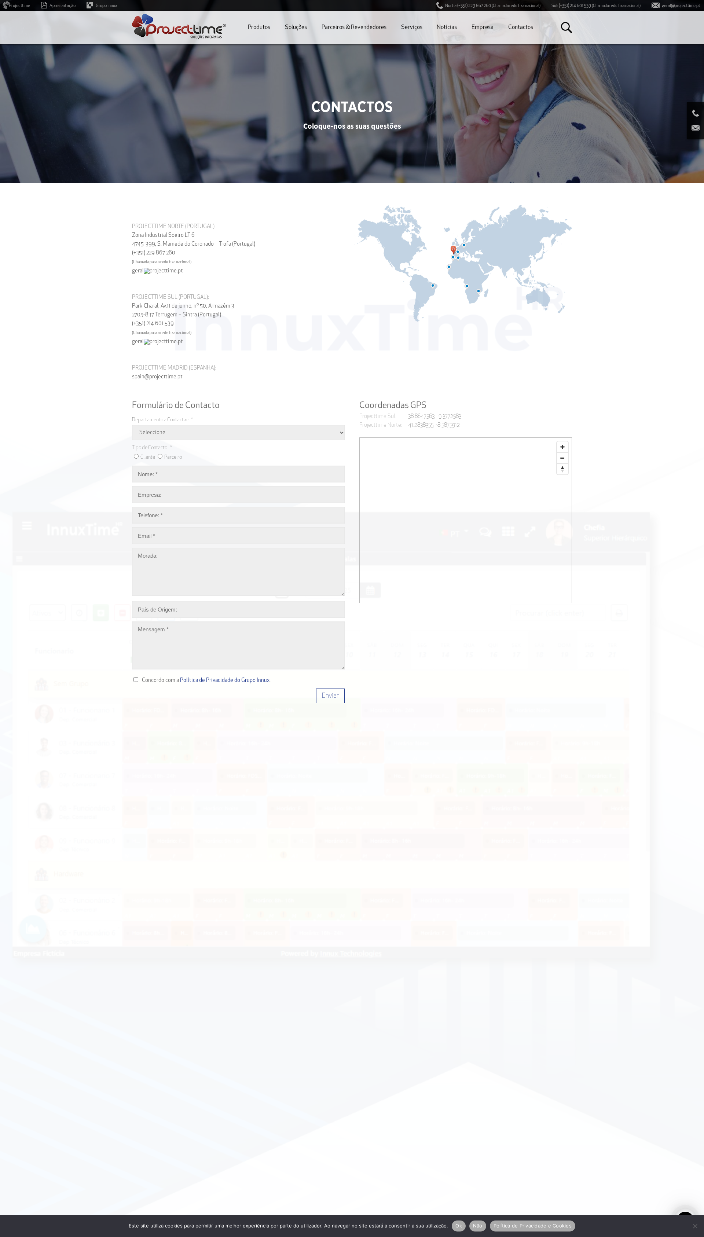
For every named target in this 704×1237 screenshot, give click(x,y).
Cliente (147, 457)
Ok (458, 1226)
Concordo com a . (206, 680)
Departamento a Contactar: (162, 420)
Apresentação (63, 6)
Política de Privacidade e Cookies (533, 1226)
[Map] (466, 520)
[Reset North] (562, 468)
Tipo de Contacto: (152, 448)
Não (478, 1226)
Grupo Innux (106, 6)
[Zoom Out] (562, 457)
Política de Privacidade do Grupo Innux (225, 680)
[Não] (694, 1226)
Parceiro (173, 457)
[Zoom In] (562, 446)
